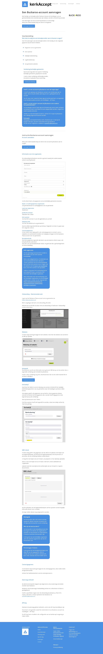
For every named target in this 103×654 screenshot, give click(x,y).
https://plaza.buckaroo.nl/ (29, 300)
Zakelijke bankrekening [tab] (31, 56)
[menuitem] (36, 3)
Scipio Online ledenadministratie (58, 631)
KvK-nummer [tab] (28, 51)
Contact (39, 642)
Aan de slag (40, 637)
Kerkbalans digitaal (58, 636)
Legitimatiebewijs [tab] (30, 60)
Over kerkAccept (58, 639)
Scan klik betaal (41, 632)
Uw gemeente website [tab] (31, 64)
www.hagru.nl (72, 636)
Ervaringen (40, 639)
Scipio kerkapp (57, 634)
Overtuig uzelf (41, 634)
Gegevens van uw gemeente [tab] (33, 47)
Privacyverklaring (58, 647)
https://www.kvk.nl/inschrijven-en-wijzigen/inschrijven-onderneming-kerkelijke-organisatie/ (33, 283)
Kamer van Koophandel (40, 266)
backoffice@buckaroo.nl (50, 123)
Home (39, 629)
